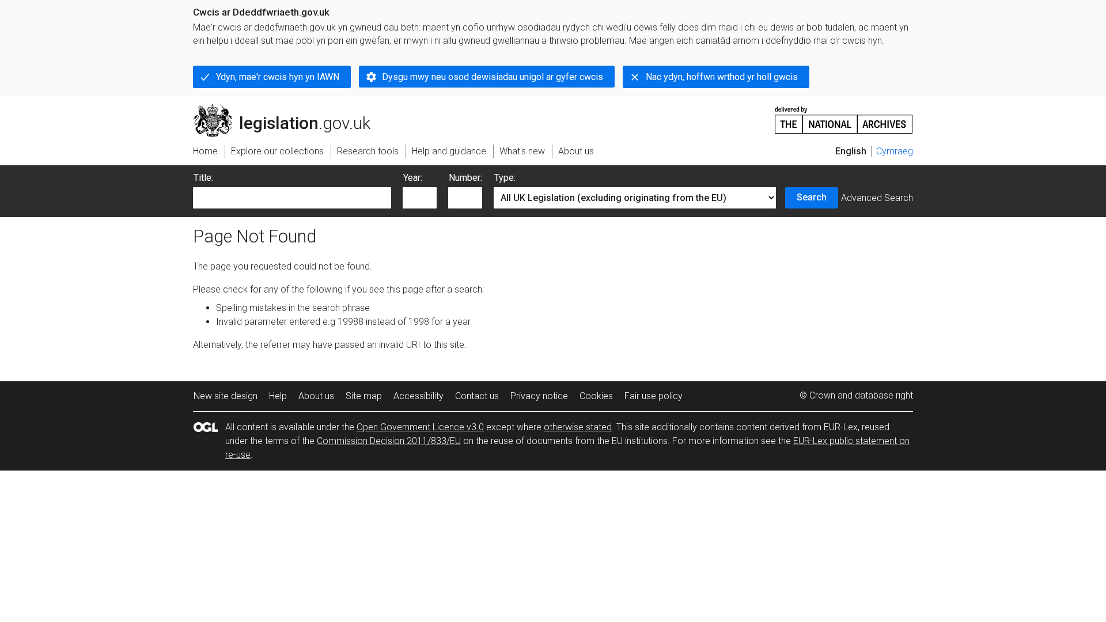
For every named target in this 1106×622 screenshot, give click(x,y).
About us (316, 395)
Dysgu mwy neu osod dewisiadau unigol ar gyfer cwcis (492, 76)
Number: (465, 177)
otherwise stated (578, 427)
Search (812, 197)
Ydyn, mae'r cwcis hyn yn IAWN (277, 76)
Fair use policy (653, 395)
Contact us (477, 395)
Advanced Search (877, 197)
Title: (203, 177)
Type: (505, 177)
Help (278, 395)
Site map (364, 395)
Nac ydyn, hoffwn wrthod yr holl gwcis (722, 76)
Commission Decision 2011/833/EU (389, 440)
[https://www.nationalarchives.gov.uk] (844, 115)
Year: (412, 177)
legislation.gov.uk (288, 109)
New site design (225, 395)
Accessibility (418, 395)
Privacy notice (539, 395)
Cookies (596, 395)
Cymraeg (894, 151)
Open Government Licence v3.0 (420, 427)
